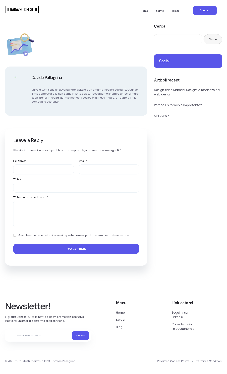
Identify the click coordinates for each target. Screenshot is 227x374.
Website (18, 179)
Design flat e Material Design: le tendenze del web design (187, 92)
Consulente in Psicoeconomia (182, 326)
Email (83, 161)
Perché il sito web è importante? (178, 105)
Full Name (19, 161)
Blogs (175, 10)
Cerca (159, 26)
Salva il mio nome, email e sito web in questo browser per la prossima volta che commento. (75, 235)
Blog (119, 327)
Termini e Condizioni (209, 361)
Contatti (204, 10)
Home (144, 10)
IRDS (47, 361)
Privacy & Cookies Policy (173, 361)
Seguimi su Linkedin (179, 314)
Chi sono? (161, 116)
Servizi (160, 10)
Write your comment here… (30, 197)
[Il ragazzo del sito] (22, 9)
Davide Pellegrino (64, 361)
